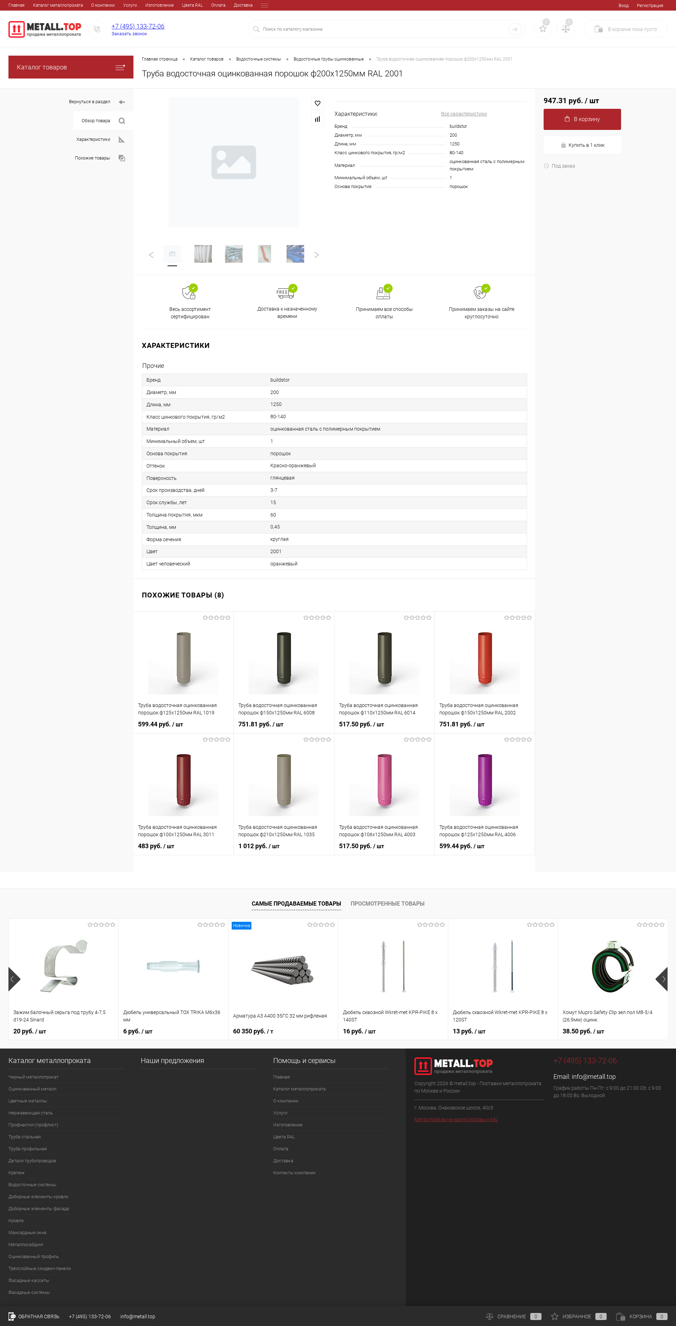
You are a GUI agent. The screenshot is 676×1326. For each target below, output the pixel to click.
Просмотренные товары (388, 903)
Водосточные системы (32, 1184)
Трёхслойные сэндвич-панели (39, 1268)
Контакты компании (294, 1172)
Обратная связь (38, 1316)
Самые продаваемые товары (296, 903)
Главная (16, 5)
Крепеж (16, 1172)
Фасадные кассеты (28, 1280)
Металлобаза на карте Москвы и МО (456, 1119)
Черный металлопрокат (33, 1077)
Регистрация (650, 5)
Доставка (243, 5)
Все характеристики (464, 114)
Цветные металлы (27, 1100)
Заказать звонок (129, 33)
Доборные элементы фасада (38, 1208)
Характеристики (93, 139)
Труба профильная (27, 1148)
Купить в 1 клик (587, 145)
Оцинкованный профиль (33, 1256)
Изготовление (159, 5)
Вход (623, 5)
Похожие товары (92, 158)
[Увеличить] (234, 162)
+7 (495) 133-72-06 (138, 26)
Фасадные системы (29, 1292)
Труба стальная (24, 1136)
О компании (103, 5)
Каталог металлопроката (58, 5)
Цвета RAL (192, 5)
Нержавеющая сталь (30, 1112)
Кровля (16, 1220)
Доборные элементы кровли (38, 1196)
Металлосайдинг (25, 1244)
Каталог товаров (42, 67)
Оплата (218, 5)
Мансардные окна (27, 1232)
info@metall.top (594, 1076)
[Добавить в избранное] (317, 103)
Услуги (130, 5)
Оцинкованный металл (32, 1089)
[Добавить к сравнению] (317, 119)
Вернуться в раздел (89, 101)
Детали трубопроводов (32, 1160)
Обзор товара (96, 120)
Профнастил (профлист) (33, 1124)
